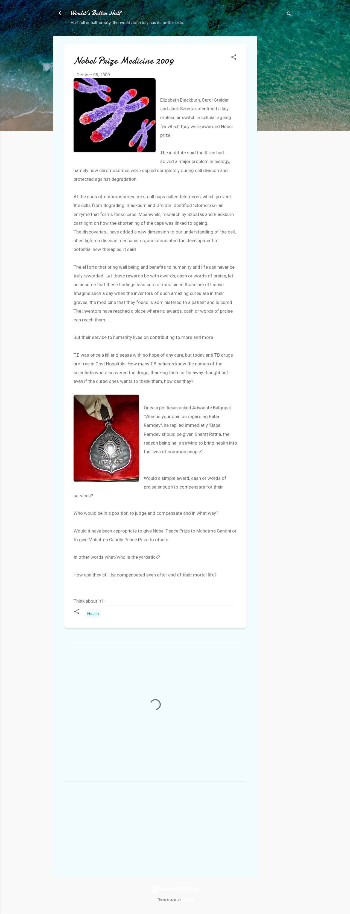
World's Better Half (96, 12)
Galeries (187, 899)
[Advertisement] (279, 118)
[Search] (289, 15)
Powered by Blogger (178, 888)
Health (93, 613)
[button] (234, 58)
